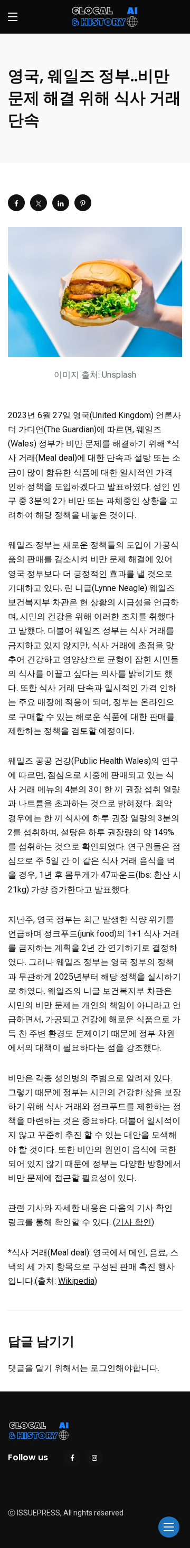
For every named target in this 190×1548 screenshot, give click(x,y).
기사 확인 (133, 1222)
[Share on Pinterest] (82, 202)
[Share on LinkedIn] (60, 202)
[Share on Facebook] (16, 202)
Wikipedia (76, 1281)
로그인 (103, 1368)
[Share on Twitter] (38, 202)
